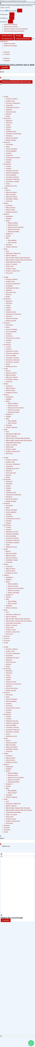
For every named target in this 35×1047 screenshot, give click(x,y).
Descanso (7, 142)
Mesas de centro (13, 225)
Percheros (9, 136)
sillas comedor (12, 242)
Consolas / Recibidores (13, 103)
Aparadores (9, 216)
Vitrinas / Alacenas (11, 247)
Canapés (8, 153)
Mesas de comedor (14, 229)
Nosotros (7, 52)
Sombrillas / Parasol (12, 199)
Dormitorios (7, 164)
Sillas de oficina (10, 207)
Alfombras (9, 123)
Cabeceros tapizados (12, 173)
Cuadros (8, 127)
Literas (8, 184)
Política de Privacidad (10, 46)
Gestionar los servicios (11, 26)
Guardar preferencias (23, 39)
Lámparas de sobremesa (13, 133)
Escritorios (9, 205)
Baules (8, 116)
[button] (17, 3)
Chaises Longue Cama (13, 271)
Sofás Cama (9, 266)
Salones (6, 214)
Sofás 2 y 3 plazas (11, 264)
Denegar (18, 35)
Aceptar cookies (7, 35)
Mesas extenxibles (13, 231)
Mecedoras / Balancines (13, 253)
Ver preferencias (7, 39)
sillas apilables (12, 240)
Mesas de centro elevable (15, 227)
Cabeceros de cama (12, 170)
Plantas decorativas (12, 138)
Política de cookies (9, 43)
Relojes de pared (11, 140)
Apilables (8, 218)
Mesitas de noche (11, 186)
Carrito (6, 643)
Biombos (8, 114)
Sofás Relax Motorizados (13, 262)
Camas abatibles (11, 175)
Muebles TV (9, 234)
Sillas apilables (12, 601)
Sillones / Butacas (11, 255)
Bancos (8, 190)
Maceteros (9, 120)
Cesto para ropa (11, 112)
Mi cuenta (7, 640)
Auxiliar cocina (10, 101)
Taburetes (9, 245)
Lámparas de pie (11, 131)
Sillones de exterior (11, 197)
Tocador (8, 166)
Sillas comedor (12, 603)
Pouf (7, 251)
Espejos (8, 129)
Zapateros (9, 110)
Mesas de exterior (11, 192)
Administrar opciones (10, 24)
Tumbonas (9, 201)
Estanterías (9, 105)
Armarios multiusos (12, 99)
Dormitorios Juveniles (12, 181)
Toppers (8, 162)
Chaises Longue (11, 268)
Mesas (8, 221)
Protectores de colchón (13, 157)
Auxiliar (6, 96)
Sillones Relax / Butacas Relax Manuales (18, 258)
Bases (8, 146)
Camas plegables (11, 151)
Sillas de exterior (11, 194)
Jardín (6, 188)
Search (2, 72)
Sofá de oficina (10, 210)
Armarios (8, 168)
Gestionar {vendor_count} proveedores (16, 29)
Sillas (7, 238)
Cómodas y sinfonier (12, 177)
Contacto (7, 54)
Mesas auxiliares (13, 223)
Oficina (6, 203)
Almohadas (9, 144)
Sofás (5, 249)
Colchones (9, 155)
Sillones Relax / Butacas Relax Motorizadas (19, 260)
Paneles (8, 236)
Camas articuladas (11, 149)
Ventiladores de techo (12, 107)
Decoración (7, 118)
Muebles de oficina (11, 212)
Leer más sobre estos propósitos (14, 31)
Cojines (8, 125)
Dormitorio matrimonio (13, 179)
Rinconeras (9, 273)
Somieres (9, 160)
